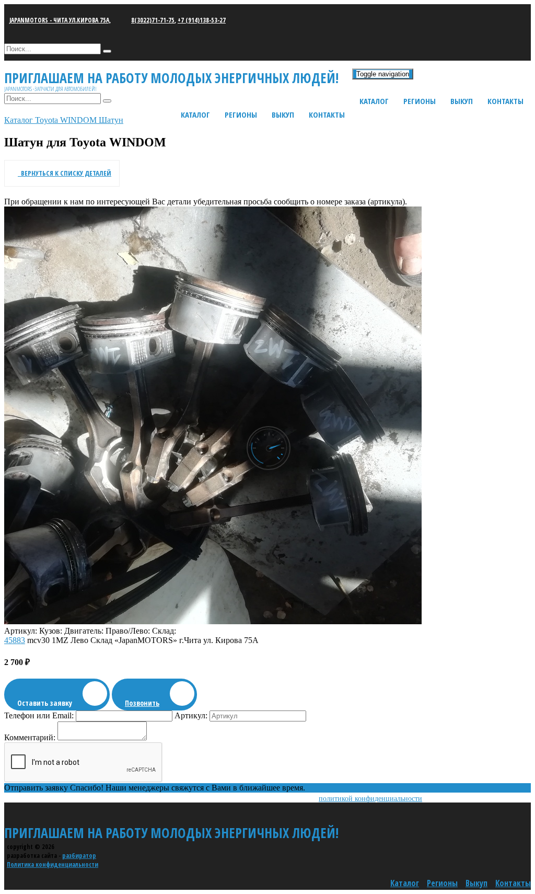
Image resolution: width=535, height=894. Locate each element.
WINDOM (79, 120)
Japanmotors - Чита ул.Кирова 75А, (60, 20)
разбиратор (79, 855)
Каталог (374, 101)
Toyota (47, 120)
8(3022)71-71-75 (153, 20)
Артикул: (191, 715)
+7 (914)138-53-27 (202, 20)
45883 (14, 640)
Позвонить (142, 703)
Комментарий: (29, 737)
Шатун (111, 120)
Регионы (419, 101)
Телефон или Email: (39, 715)
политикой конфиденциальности (370, 799)
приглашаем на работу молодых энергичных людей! (171, 832)
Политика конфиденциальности (52, 864)
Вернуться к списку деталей (64, 173)
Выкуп (461, 101)
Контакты (505, 101)
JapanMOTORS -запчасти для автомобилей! (50, 89)
